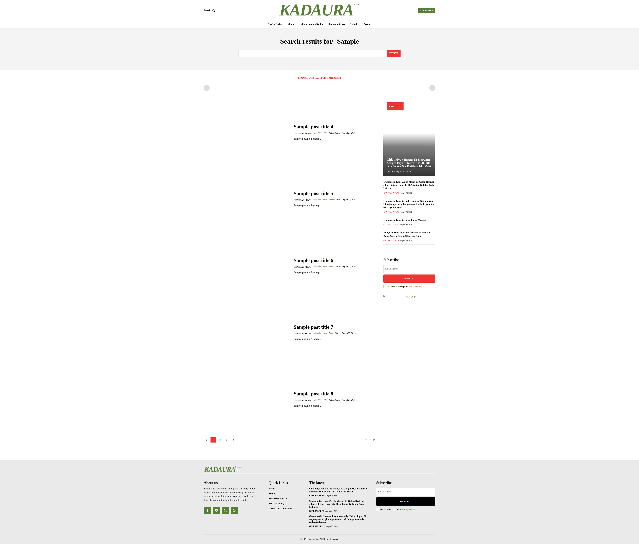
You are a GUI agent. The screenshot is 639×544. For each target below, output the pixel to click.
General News (302, 133)
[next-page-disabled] (432, 88)
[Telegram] (216, 510)
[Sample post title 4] (247, 132)
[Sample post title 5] (247, 199)
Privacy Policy (415, 286)
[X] (225, 510)
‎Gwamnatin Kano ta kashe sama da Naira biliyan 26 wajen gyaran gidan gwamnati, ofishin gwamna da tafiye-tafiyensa (408, 204)
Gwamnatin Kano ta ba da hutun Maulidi (404, 220)
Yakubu (389, 171)
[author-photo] (321, 133)
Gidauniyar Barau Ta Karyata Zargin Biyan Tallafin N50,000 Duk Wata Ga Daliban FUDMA (408, 163)
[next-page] (391, 249)
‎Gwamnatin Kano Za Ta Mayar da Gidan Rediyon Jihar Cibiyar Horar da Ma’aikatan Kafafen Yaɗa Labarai (408, 185)
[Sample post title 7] (247, 332)
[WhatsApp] (234, 510)
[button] (210, 10)
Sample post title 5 (313, 193)
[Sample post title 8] (247, 399)
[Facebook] (207, 510)
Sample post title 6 (313, 260)
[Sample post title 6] (247, 266)
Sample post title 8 (313, 393)
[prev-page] (207, 88)
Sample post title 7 (313, 327)
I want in (407, 278)
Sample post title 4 (313, 126)
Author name (334, 133)
